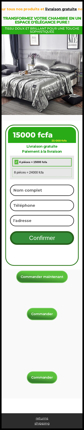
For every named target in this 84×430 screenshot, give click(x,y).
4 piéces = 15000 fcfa (32, 162)
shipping (42, 423)
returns (42, 418)
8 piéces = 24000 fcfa (29, 172)
